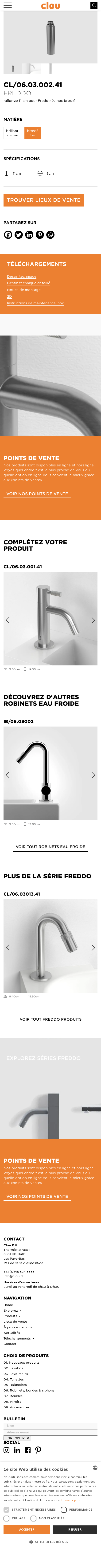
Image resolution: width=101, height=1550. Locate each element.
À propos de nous (18, 1327)
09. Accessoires (16, 1407)
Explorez (11, 1310)
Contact (10, 1344)
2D (9, 296)
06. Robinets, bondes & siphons (29, 1390)
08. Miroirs (12, 1401)
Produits (11, 1316)
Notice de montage (24, 290)
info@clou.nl (13, 1276)
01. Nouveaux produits (21, 1362)
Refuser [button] (75, 1530)
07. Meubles (13, 1396)
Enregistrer (17, 1438)
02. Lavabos (13, 1368)
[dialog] (50, 1506)
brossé (33, 133)
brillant (12, 133)
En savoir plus (70, 1500)
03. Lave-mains (16, 1374)
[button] (50, 1542)
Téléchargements (18, 1338)
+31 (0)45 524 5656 (19, 1271)
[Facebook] (8, 235)
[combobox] (95, 1467)
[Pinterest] (40, 235)
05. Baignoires (15, 1385)
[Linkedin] (29, 235)
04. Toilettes (14, 1379)
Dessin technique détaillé (28, 283)
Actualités (12, 1333)
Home (8, 1305)
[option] (50, 37)
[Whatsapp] (50, 235)
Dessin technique (21, 276)
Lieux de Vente (15, 1321)
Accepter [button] (26, 1530)
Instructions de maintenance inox (35, 303)
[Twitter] (19, 235)
